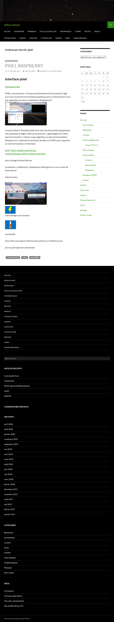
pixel (25, 257)
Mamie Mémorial (80, 38)
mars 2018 (8, 479)
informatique (11, 61)
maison (23, 38)
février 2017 (9, 509)
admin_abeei (30, 71)
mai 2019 (8, 449)
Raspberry (89, 170)
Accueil (7, 31)
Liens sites (33, 38)
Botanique (32, 31)
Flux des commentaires (14, 601)
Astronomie (19, 31)
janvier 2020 (9, 434)
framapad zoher (12, 86)
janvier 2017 (9, 514)
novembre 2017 (11, 494)
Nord (67, 38)
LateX (6, 391)
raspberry (35, 257)
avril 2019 (8, 454)
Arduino (88, 160)
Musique (8, 567)
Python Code (46, 38)
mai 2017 (8, 504)
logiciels (7, 396)
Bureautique (90, 165)
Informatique (65, 31)
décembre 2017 (11, 489)
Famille (7, 552)
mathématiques (11, 562)
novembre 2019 (11, 439)
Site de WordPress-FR (13, 606)
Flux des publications (13, 596)
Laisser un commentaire (50, 71)
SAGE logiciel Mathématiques (17, 386)
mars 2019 (8, 459)
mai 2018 (8, 474)
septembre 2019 (11, 444)
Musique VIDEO (10, 38)
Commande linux (11, 376)
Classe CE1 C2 (91, 145)
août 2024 (8, 429)
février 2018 (9, 484)
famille (97, 31)
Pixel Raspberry (24, 65)
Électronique (88, 150)
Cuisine (78, 31)
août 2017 (8, 499)
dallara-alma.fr (12, 24)
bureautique (9, 537)
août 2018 (8, 464)
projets (87, 31)
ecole (6, 547)
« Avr (83, 101)
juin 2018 (8, 469)
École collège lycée (48, 31)
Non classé (8, 572)
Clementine (9, 381)
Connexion (9, 591)
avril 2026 (8, 424)
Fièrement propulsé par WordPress (17, 619)
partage (58, 38)
